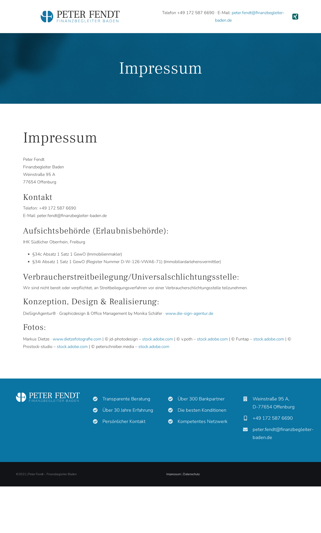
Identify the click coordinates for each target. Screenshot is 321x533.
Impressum (173, 474)
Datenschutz (191, 474)
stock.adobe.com (157, 339)
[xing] (295, 17)
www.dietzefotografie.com (77, 339)
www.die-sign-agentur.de (189, 313)
